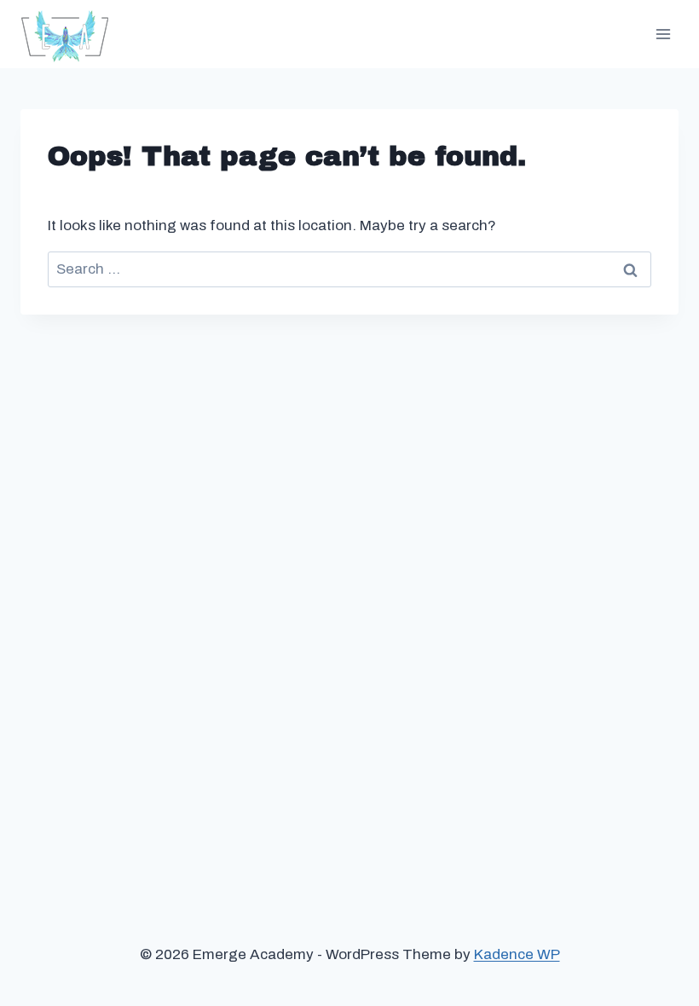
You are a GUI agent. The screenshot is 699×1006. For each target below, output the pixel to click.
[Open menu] (663, 33)
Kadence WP (517, 954)
